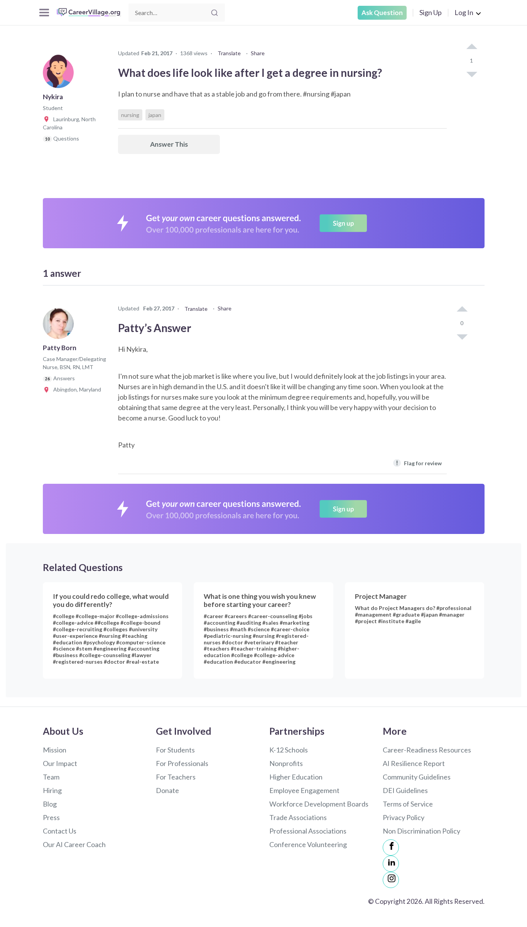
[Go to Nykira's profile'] (60, 75)
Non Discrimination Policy (421, 831)
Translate (229, 53)
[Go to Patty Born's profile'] (60, 326)
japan (155, 115)
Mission (54, 750)
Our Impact (60, 763)
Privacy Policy (403, 817)
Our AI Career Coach (74, 844)
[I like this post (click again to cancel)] (471, 47)
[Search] (214, 12)
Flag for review (419, 463)
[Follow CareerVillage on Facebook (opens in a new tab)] (391, 847)
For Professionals (182, 763)
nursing (130, 115)
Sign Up (430, 12)
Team (51, 777)
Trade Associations (298, 817)
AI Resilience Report (414, 763)
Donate (167, 790)
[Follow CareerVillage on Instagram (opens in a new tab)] (391, 880)
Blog (50, 804)
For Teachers (176, 777)
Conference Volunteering (308, 844)
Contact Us (59, 831)
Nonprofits (286, 763)
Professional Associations (307, 831)
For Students (175, 750)
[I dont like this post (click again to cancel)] (471, 73)
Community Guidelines (417, 777)
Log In (463, 12)
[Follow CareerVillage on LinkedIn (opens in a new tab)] (391, 864)
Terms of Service (408, 804)
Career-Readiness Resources (427, 750)
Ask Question (382, 12)
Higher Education (296, 777)
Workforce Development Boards (318, 804)
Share (258, 53)
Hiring (52, 790)
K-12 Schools (288, 750)
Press (51, 817)
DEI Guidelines (405, 790)
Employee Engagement (304, 790)
